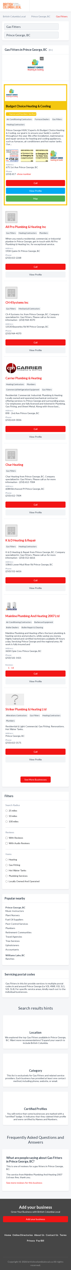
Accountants (12, 949)
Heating (13, 859)
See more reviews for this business (24, 1182)
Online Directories (22, 1235)
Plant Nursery (12, 915)
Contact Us (52, 1235)
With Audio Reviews (19, 843)
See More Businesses (35, 779)
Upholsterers (12, 945)
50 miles (13, 816)
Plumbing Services (18, 875)
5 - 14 (11, 667)
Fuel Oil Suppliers (14, 919)
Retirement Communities (18, 932)
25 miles (13, 810)
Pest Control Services (16, 923)
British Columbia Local (14, 16)
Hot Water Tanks (17, 870)
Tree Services (12, 941)
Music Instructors (14, 911)
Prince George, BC (40, 16)
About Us (39, 1235)
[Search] (63, 35)
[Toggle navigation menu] (66, 5)
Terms (63, 1235)
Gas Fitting (14, 865)
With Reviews (16, 837)
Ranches (9, 958)
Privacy (31, 1240)
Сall (35, 183)
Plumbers (10, 928)
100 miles (13, 821)
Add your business (35, 1219)
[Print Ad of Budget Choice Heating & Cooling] (12, 155)
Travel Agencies (13, 936)
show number (24, 174)
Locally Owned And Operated (24, 881)
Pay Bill (40, 1240)
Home (7, 1235)
